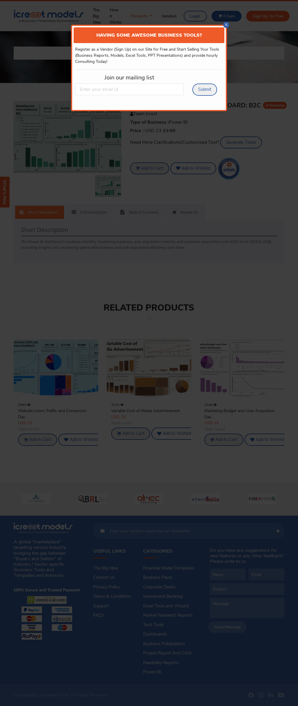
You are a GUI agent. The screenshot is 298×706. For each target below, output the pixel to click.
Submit (204, 89)
